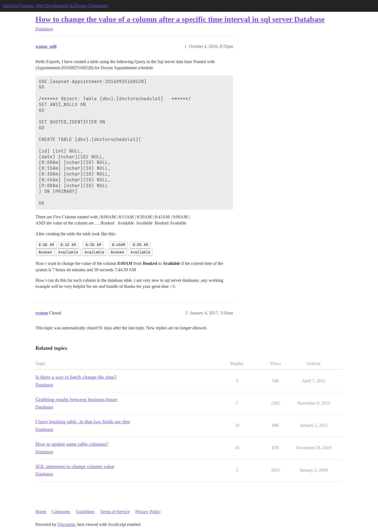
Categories (61, 511)
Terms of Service (115, 511)
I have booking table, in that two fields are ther (82, 421)
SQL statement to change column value (74, 466)
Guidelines (85, 511)
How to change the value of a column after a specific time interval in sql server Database (180, 19)
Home (40, 511)
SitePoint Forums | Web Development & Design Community (55, 5)
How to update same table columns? (71, 444)
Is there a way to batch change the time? (75, 377)
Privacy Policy (148, 511)
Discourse (66, 524)
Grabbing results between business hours (76, 399)
